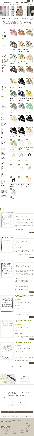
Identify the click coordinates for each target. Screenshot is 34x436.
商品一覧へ (3, 32)
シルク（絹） (3, 45)
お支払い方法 (13, 416)
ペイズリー (3, 88)
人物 (2, 90)
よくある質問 (30, 416)
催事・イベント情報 (20, 429)
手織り (2, 71)
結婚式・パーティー (4, 65)
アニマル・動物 (4, 87)
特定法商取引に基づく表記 (29, 431)
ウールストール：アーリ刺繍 (24, 217)
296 (19, 366)
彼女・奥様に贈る (4, 107)
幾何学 (2, 89)
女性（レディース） (4, 36)
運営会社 (27, 430)
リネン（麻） (3, 46)
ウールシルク (3, 53)
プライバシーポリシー (28, 432)
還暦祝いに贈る (14, 432)
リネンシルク (3, 56)
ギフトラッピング (22, 416)
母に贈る (3, 105)
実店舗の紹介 (20, 426)
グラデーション (4, 82)
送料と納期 (17, 416)
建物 (2, 91)
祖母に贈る (3, 106)
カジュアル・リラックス (5, 59)
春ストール (13, 421)
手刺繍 (2, 70)
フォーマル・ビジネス (5, 60)
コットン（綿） (4, 47)
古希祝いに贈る (14, 433)
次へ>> (21, 366)
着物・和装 (3, 62)
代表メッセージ (20, 421)
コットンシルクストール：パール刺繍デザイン (26, 348)
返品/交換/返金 (26, 416)
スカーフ (3, 68)
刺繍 (2, 72)
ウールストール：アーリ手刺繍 (24, 327)
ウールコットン (4, 55)
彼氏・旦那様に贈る (4, 108)
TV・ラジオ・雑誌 (20, 433)
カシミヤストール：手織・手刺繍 (24, 266)
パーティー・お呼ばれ (5, 61)
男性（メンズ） (4, 35)
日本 (2, 100)
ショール (3, 69)
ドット (2, 86)
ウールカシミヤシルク (5, 54)
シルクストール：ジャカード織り (24, 242)
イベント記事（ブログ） (21, 430)
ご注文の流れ (9, 416)
